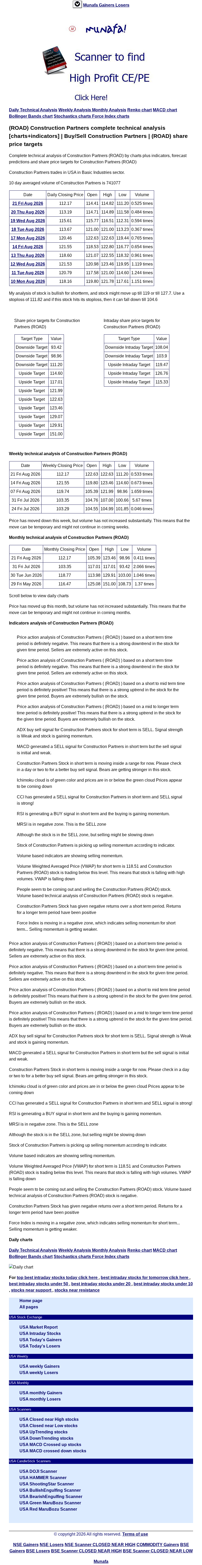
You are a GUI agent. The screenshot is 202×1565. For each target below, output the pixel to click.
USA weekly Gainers (39, 1366)
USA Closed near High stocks (49, 1419)
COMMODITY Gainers (158, 1544)
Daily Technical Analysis (33, 110)
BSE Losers (38, 1551)
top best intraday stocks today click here (58, 1277)
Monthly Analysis (109, 110)
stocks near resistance (77, 1290)
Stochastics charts (73, 116)
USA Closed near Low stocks (48, 1425)
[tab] (77, 4)
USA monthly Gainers (40, 1393)
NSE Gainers (26, 1544)
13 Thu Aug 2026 (27, 255)
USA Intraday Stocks (40, 1333)
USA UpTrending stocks (43, 1432)
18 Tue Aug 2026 (27, 229)
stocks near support (31, 1290)
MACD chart (165, 110)
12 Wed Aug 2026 (28, 264)
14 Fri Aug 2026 (27, 247)
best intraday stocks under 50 (39, 1284)
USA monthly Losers (40, 1399)
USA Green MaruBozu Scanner (50, 1503)
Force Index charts (110, 116)
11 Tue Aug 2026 (28, 273)
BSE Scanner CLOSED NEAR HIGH (86, 1551)
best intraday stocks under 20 (101, 1284)
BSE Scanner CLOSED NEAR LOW (158, 1551)
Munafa (91, 5)
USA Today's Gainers (40, 1340)
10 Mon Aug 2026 (28, 281)
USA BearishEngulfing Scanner (50, 1496)
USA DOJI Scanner (38, 1471)
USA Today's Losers (39, 1346)
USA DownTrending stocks (46, 1438)
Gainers (107, 5)
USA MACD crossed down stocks (52, 1451)
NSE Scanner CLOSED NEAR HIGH (100, 1544)
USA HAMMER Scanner (43, 1477)
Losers (122, 5)
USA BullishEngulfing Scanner (50, 1490)
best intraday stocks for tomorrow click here (145, 1277)
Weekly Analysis (75, 110)
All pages (28, 1307)
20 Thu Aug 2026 (27, 212)
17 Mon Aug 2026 (28, 238)
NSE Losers (52, 1544)
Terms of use (135, 1534)
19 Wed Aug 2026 (28, 221)
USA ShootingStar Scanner (46, 1484)
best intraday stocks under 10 (163, 1284)
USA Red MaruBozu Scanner (48, 1509)
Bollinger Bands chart (31, 116)
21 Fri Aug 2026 (27, 203)
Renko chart (139, 110)
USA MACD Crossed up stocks (50, 1444)
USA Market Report (38, 1327)
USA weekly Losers (38, 1372)
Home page (30, 1300)
